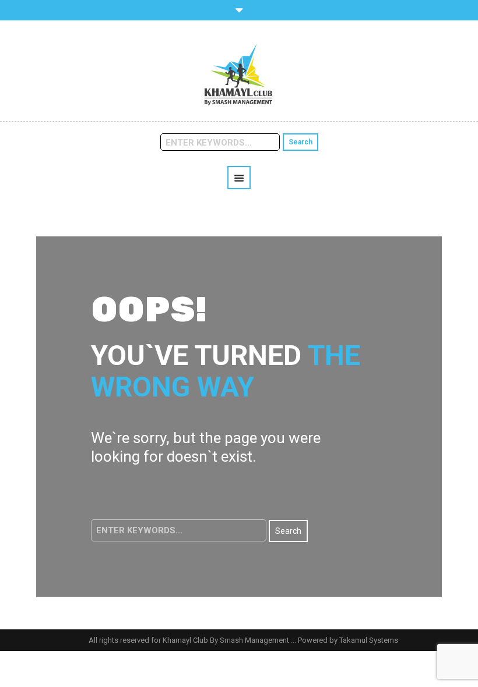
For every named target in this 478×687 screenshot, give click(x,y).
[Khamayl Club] (239, 74)
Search (300, 142)
